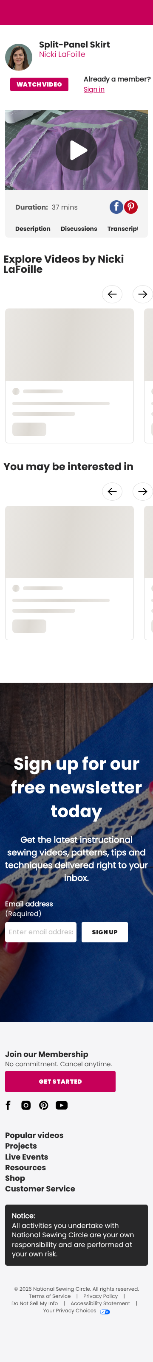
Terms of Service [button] (50, 1296)
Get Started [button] (60, 1081)
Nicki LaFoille (62, 54)
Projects (21, 1146)
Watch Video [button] (39, 84)
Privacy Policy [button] (100, 1296)
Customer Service (40, 1189)
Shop (15, 1178)
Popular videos (34, 1135)
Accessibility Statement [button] (100, 1303)
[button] (117, 84)
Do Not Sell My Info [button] (34, 1303)
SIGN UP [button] (105, 932)
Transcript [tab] (123, 229)
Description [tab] (33, 229)
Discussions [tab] (79, 229)
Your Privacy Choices (69, 1311)
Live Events (26, 1157)
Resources (25, 1168)
